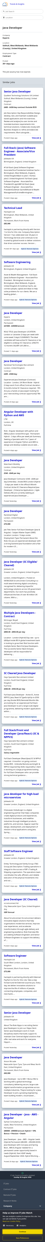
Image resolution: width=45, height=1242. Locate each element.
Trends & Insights (17, 4)
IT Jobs (6, 1183)
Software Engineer (15, 955)
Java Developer (13, 313)
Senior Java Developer (17, 91)
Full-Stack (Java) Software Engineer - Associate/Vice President (19, 151)
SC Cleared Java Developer (20, 673)
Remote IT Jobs (9, 1195)
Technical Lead (13, 208)
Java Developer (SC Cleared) (20, 899)
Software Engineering (17, 262)
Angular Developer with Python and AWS (18, 413)
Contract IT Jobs (10, 1189)
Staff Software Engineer (18, 851)
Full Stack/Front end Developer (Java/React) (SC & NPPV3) (21, 733)
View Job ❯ (36, 138)
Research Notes (9, 1201)
